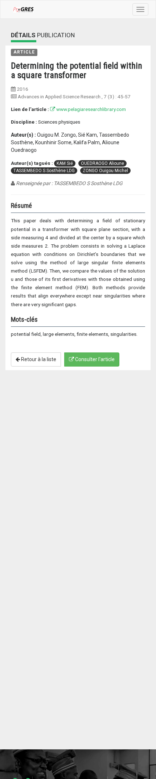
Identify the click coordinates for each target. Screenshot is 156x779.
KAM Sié (65, 163)
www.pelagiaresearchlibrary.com (90, 109)
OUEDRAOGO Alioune (102, 163)
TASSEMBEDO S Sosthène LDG (44, 170)
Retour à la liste (38, 359)
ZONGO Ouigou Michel (105, 170)
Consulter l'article (94, 359)
